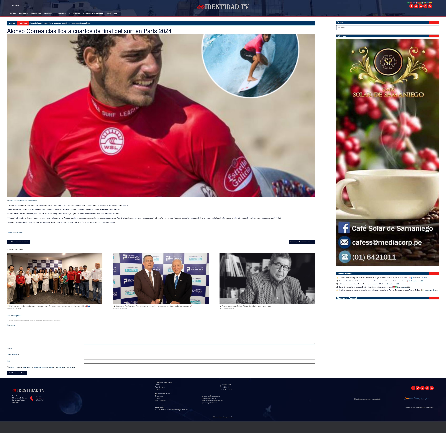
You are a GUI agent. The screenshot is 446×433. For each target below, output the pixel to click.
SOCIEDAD (48, 13)
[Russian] (427, 2)
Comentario (11, 325)
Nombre (10, 348)
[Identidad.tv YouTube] (427, 388)
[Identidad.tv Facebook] (413, 388)
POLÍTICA (12, 13)
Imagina (230, 417)
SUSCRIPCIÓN (112, 13)
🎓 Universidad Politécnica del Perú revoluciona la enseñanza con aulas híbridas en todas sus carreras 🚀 (372, 281)
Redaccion (33, 200)
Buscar (18, 5)
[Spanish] (430, 2)
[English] (413, 2)
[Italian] (422, 2)
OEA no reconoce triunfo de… (18, 242)
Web (8, 361)
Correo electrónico (13, 354)
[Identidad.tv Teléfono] (432, 388)
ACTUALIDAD (36, 13)
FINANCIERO (75, 13)
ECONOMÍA (23, 13)
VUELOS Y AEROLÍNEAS (94, 13)
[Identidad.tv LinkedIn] (422, 388)
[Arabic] (408, 2)
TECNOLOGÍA (61, 13)
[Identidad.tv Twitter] (418, 388)
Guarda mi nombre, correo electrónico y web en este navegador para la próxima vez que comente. (42, 367)
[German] (419, 2)
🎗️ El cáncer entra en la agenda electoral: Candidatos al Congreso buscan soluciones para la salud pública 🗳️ (374, 278)
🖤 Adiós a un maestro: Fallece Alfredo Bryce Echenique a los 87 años (360, 284)
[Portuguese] (425, 2)
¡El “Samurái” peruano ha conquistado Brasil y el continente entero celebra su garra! (364, 287)
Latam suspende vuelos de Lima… (302, 242)
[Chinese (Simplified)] (411, 2)
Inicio (12, 23)
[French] (416, 2)
